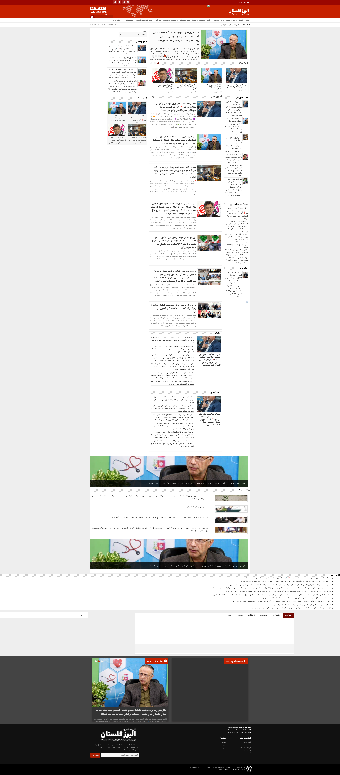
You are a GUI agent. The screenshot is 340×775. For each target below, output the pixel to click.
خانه (247, 20)
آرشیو (152, 96)
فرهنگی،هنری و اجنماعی (187, 20)
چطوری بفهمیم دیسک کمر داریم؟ (196, 506)
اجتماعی (263, 615)
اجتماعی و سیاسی (169, 20)
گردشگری (248, 753)
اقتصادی (276, 615)
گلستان (240, 20)
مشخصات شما (244, 2)
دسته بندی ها (83, 615)
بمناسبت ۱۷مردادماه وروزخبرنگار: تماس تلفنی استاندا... (166, 87)
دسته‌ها (145, 31)
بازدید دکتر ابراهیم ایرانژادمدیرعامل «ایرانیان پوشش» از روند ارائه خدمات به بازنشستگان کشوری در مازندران (173, 308)
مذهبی (240, 615)
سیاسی (288, 615)
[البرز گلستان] (113, 742)
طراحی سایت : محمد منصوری (227, 769)
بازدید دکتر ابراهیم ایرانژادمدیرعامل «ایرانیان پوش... (188, 87)
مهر (225, 753)
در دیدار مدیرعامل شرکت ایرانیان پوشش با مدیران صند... (213, 87)
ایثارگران (158, 20)
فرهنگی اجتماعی (245, 747)
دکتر (239, 24)
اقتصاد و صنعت (204, 20)
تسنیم (224, 742)
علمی (229, 615)
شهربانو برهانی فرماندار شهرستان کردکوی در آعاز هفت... (238, 87)
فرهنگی (251, 615)
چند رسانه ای (128, 20)
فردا (225, 750)
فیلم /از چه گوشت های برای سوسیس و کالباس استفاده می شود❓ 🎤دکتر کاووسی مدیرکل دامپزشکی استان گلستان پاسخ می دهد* (233, 108)
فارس (224, 745)
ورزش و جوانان (218, 20)
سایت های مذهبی (245, 745)
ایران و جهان (230, 20)
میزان (224, 747)
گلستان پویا (247, 742)
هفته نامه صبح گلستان (143, 20)
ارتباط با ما (117, 20)
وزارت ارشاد (247, 750)
